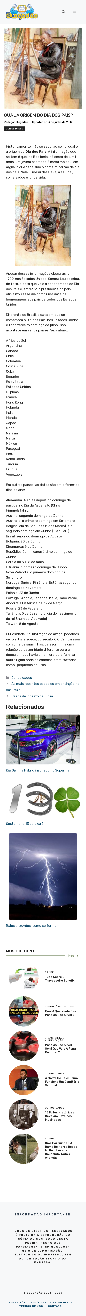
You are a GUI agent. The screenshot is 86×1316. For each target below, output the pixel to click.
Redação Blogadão (16, 122)
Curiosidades (14, 128)
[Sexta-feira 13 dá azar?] (43, 815)
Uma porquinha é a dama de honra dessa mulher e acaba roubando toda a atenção (61, 1150)
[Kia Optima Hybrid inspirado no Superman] (43, 762)
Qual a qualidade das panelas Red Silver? (60, 1013)
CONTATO (55, 1306)
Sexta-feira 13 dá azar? (24, 824)
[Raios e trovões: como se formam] (43, 917)
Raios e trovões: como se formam (32, 926)
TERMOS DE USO (31, 1306)
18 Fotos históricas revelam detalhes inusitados (59, 1116)
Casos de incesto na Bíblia (32, 696)
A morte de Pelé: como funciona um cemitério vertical (62, 1081)
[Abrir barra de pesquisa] (63, 12)
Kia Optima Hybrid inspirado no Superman (38, 770)
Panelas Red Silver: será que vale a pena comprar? (60, 1048)
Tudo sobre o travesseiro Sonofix (59, 978)
